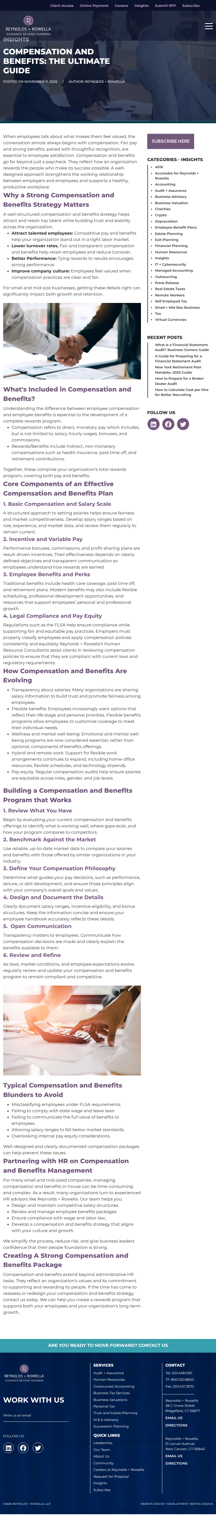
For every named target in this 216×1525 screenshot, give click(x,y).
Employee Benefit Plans (176, 227)
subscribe (191, 6)
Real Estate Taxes (170, 289)
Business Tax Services (112, 1393)
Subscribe (102, 1490)
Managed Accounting (174, 271)
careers (121, 6)
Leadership (103, 1443)
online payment (94, 6)
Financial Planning (171, 246)
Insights (162, 258)
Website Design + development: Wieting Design (176, 1504)
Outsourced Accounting (114, 1386)
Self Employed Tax (171, 301)
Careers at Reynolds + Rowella (119, 1470)
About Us (101, 1456)
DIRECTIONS (176, 1425)
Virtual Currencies (170, 320)
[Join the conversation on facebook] (168, 424)
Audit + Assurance (170, 191)
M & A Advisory (106, 1420)
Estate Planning (169, 234)
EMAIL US (173, 1418)
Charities (162, 209)
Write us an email (17, 1416)
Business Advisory (170, 197)
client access (61, 6)
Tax (158, 314)
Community (104, 1463)
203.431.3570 (183, 1386)
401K (159, 167)
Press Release (167, 283)
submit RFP (165, 6)
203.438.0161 (182, 1373)
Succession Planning (111, 1426)
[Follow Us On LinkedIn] (153, 424)
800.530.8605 (182, 1380)
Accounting (165, 184)
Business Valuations (110, 1400)
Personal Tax (104, 1406)
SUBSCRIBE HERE (171, 141)
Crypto (161, 215)
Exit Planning (166, 240)
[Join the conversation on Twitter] (183, 424)
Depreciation (166, 221)
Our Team (102, 1450)
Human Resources (171, 252)
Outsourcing (166, 277)
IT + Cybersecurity (170, 264)
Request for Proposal (111, 1477)
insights (142, 6)
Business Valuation (171, 203)
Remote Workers (169, 295)
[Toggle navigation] (209, 25)
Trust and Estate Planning (116, 1413)
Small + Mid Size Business (177, 308)
